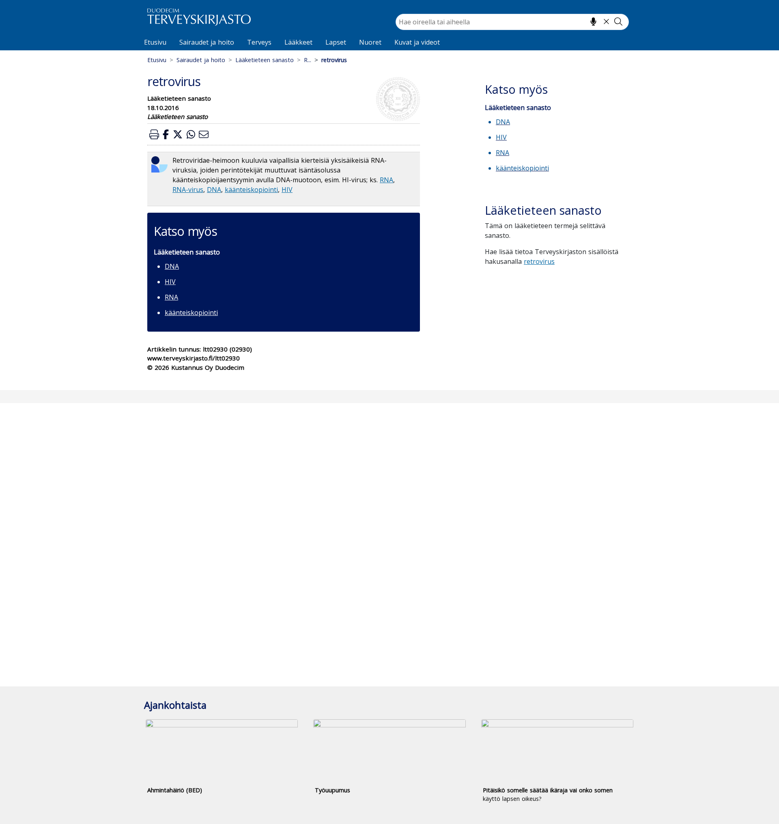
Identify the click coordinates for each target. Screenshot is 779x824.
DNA (214, 189)
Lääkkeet (298, 42)
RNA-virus (187, 189)
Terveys (259, 42)
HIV (287, 189)
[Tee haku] (618, 21)
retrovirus (539, 261)
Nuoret (370, 42)
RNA (386, 179)
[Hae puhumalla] (593, 21)
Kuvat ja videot (417, 42)
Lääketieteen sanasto (264, 60)
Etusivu (155, 42)
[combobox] (512, 22)
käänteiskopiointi (251, 189)
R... (307, 60)
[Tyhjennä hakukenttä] (606, 21)
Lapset (335, 42)
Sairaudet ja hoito (206, 42)
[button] (154, 134)
